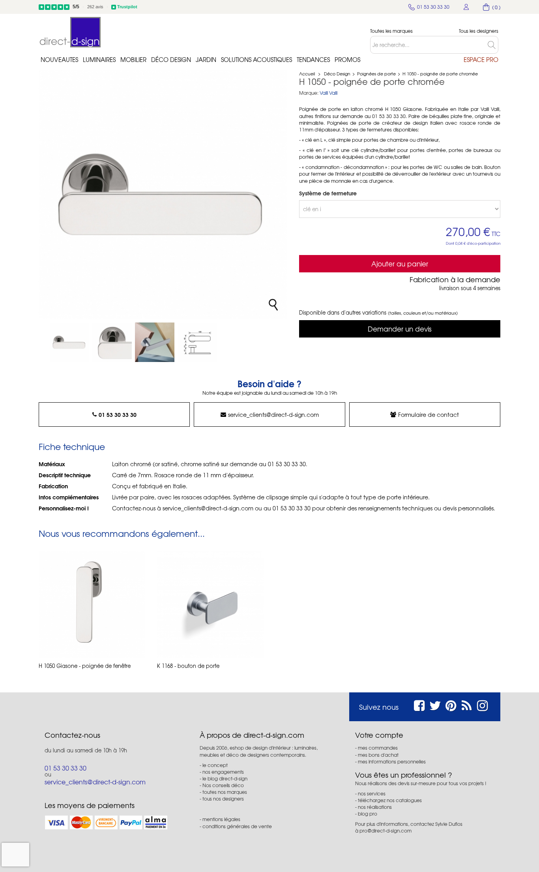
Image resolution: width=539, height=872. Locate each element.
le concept (215, 765)
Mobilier (133, 59)
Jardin (206, 59)
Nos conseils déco (223, 785)
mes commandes (378, 747)
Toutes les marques (391, 31)
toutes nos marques (224, 791)
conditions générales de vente (237, 826)
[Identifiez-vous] (466, 7)
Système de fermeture (328, 193)
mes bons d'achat (378, 754)
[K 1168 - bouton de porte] (210, 604)
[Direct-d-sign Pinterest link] (450, 704)
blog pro (367, 813)
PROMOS (347, 59)
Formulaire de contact (428, 414)
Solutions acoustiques (256, 59)
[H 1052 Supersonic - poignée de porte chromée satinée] (69, 342)
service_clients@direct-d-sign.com (273, 414)
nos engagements (223, 771)
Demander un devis (400, 329)
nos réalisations (375, 806)
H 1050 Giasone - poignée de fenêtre (85, 666)
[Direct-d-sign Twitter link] (435, 704)
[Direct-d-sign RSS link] (467, 704)
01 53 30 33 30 (118, 414)
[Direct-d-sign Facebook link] (419, 704)
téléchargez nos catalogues (390, 800)
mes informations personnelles (392, 761)
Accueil (307, 73)
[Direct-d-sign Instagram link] (482, 704)
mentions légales (221, 819)
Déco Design (171, 59)
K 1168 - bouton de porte (188, 666)
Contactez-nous (72, 735)
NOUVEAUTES (59, 59)
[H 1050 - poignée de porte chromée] (112, 342)
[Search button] (493, 45)
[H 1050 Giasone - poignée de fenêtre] (92, 604)
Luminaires (99, 59)
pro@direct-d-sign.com (385, 830)
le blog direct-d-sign (224, 778)
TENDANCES (313, 59)
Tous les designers (478, 31)
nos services (372, 793)
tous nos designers (223, 798)
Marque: (308, 93)
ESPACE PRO (481, 59)
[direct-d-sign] (70, 32)
